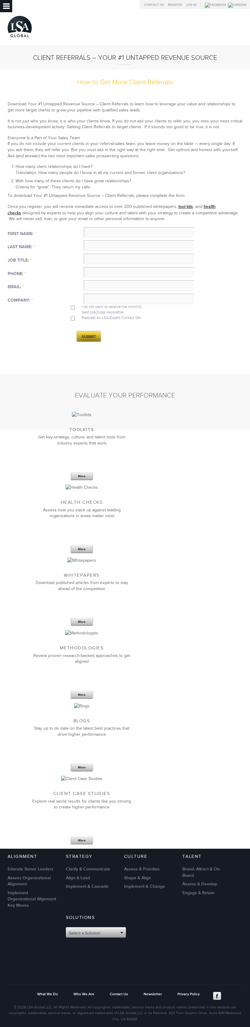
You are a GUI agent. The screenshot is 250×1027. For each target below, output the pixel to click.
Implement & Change (144, 886)
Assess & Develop (199, 884)
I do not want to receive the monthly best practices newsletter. (111, 309)
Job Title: (19, 260)
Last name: (21, 246)
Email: (16, 286)
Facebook (217, 996)
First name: (22, 233)
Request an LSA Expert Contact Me (111, 317)
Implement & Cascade (87, 886)
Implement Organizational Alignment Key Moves (32, 899)
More (82, 476)
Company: (20, 300)
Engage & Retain (198, 892)
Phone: (17, 273)
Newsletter (153, 994)
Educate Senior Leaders (30, 869)
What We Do (47, 994)
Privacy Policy (188, 994)
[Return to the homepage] (20, 38)
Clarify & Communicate (88, 869)
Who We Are (83, 994)
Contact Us (154, 5)
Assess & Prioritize (142, 869)
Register (175, 5)
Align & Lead (78, 877)
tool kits (185, 206)
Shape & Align (137, 877)
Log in (191, 5)
